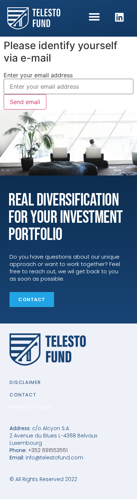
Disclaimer (25, 382)
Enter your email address (38, 75)
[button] (94, 17)
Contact (22, 395)
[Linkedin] (119, 17)
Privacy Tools (30, 407)
